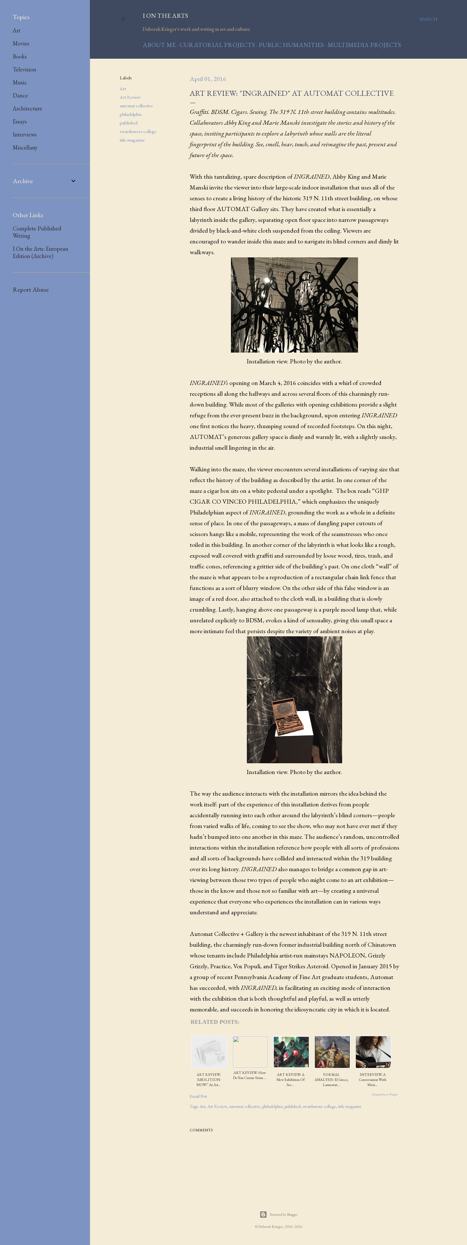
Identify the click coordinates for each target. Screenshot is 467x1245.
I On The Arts (165, 15)
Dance (20, 95)
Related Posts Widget (385, 1094)
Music (20, 82)
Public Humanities (291, 45)
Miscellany (25, 147)
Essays (20, 121)
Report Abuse (31, 289)
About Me (159, 45)
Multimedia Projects (364, 45)
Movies (21, 43)
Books (20, 56)
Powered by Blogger (284, 1214)
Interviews (25, 134)
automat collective (136, 106)
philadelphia (130, 114)
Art (123, 88)
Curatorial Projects (217, 45)
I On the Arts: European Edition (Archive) (40, 252)
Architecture (27, 108)
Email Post (198, 1096)
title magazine (132, 140)
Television (24, 69)
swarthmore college (138, 131)
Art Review (130, 97)
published (129, 123)
